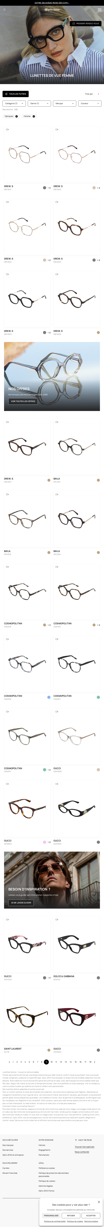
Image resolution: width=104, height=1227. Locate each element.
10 (52, 1062)
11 (56, 1062)
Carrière (6, 1168)
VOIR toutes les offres (23, 401)
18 (90, 1062)
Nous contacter (82, 1152)
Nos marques (8, 1145)
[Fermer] (99, 1202)
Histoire (42, 1145)
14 (71, 1062)
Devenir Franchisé (10, 1173)
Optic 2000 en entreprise (13, 1155)
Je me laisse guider (21, 902)
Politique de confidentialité (55, 1221)
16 (81, 1062)
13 (66, 1062)
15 (76, 1062)
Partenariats (44, 1155)
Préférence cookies (47, 1168)
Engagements (44, 1150)
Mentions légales (46, 1186)
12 (61, 1062)
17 (85, 1062)
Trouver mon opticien (84, 1146)
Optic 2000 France (46, 1191)
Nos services (8, 1150)
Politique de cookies (47, 1181)
